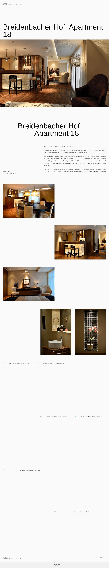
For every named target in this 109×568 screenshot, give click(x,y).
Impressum (95, 557)
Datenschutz (103, 557)
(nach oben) (54, 557)
